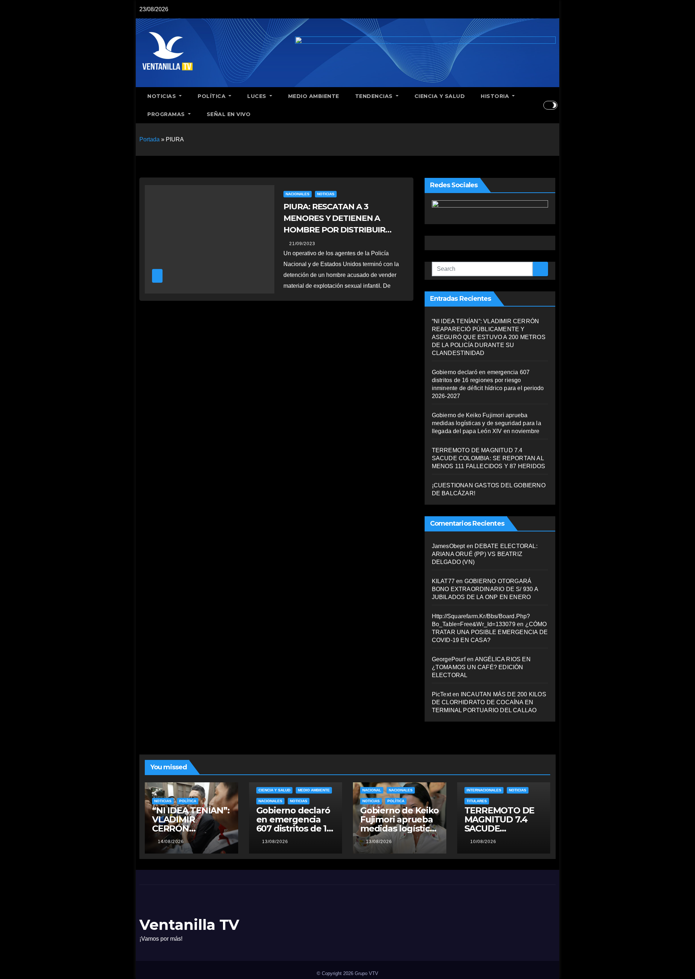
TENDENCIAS (375, 96)
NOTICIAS (162, 96)
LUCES (257, 96)
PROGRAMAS (166, 114)
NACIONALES (297, 194)
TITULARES (477, 801)
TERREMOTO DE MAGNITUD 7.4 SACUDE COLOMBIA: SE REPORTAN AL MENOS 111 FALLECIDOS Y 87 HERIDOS (489, 458)
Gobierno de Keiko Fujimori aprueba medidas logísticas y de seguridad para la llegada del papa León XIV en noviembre (486, 423)
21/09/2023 (302, 243)
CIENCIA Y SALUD (439, 96)
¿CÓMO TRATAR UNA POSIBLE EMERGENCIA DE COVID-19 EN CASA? (490, 632)
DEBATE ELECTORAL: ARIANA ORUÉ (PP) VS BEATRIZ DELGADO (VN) (485, 554)
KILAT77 (443, 581)
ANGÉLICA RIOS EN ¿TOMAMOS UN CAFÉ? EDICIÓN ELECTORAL (481, 667)
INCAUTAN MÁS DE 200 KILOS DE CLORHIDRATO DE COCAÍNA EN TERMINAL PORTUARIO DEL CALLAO (489, 702)
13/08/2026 (275, 841)
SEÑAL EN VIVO (229, 114)
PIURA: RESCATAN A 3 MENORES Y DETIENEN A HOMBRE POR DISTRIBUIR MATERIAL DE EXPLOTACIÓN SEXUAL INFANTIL (339, 230)
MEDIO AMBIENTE (313, 96)
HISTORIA (496, 96)
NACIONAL (371, 790)
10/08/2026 (483, 841)
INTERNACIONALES (484, 790)
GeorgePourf (449, 659)
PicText (441, 694)
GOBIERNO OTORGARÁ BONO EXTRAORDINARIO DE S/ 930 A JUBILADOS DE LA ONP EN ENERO (485, 589)
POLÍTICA (212, 96)
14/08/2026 (171, 841)
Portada (149, 139)
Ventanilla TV (189, 924)
